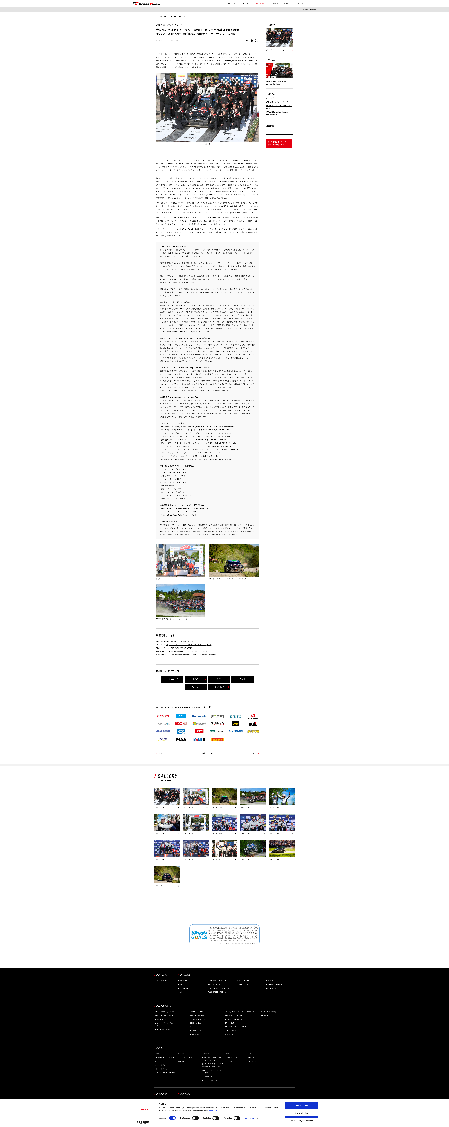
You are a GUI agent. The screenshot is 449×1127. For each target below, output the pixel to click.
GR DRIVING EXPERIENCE (164, 1057)
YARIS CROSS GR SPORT (217, 992)
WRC (186, 17)
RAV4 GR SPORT (214, 984)
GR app (251, 1057)
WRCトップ (270, 98)
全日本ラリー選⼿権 (197, 1015)
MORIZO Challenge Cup (233, 1019)
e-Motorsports (194, 1034)
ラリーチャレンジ (196, 1030)
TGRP (157, 1061)
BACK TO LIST (207, 753)
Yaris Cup (193, 1027)
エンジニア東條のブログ (210, 1080)
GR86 (180, 992)
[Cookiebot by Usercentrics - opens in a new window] (143, 1122)
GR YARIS (182, 984)
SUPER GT (159, 1033)
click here (213, 1111)
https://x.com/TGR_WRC (169, 648)
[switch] (195, 1118)
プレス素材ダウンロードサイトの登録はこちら (277, 143)
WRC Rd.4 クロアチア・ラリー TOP (278, 102)
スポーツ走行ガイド (232, 1057)
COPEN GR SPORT (244, 984)
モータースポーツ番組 (268, 1012)
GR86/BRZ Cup (195, 1023)
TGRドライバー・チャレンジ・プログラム (239, 1012)
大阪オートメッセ (161, 1069)
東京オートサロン (161, 1065)
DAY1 (242, 679)
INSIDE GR (264, 1015)
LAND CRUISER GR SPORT (217, 981)
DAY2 (219, 679)
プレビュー (195, 687)
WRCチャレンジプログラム (234, 1015)
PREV (160, 753)
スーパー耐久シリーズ (197, 1019)
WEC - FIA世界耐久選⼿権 (164, 1015)
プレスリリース (162, 17)
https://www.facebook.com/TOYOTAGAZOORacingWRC (189, 645)
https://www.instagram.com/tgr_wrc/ (181, 651)
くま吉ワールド (207, 1076)
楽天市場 (181, 1061)
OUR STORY (232, 3)
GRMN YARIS (183, 981)
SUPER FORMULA (196, 1012)
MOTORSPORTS (261, 3)
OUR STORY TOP (161, 981)
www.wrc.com (215, 459)
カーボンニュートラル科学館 (165, 1072)
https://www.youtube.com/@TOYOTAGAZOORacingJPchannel (190, 654)
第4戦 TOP (219, 687)
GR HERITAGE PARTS (274, 984)
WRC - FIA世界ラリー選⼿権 (164, 1012)
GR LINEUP (246, 3)
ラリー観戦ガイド (231, 1061)
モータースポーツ (175, 17)
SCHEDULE (301, 3)
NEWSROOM (287, 3)
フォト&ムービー (172, 679)
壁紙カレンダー (230, 1034)
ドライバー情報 (230, 1030)
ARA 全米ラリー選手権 (163, 1029)
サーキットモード (254, 1061)
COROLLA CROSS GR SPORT (218, 988)
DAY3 (195, 679)
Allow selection (301, 1113)
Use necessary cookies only (301, 1121)
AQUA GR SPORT (243, 981)
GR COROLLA (183, 988)
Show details (250, 1118)
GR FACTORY (271, 988)
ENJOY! (275, 3)
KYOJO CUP (229, 1023)
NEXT (254, 753)
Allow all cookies (301, 1105)
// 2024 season (309, 10)
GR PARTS (270, 981)
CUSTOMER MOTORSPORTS (235, 1027)
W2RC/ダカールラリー (162, 1019)
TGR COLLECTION (185, 1057)
